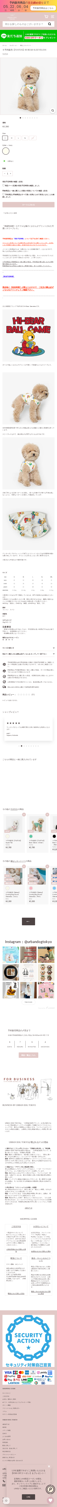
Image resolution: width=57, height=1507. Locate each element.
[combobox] (28, 24)
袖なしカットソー (25, 45)
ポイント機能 (6, 1405)
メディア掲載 (6, 1430)
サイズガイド (6, 1393)
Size (4, 133)
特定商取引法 (6, 1451)
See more (28, 1002)
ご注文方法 (5, 1396)
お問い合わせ (6, 1439)
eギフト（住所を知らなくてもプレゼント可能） (17, 1402)
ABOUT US (28, 1208)
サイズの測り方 (8, 648)
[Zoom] (52, 110)
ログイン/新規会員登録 (9, 1414)
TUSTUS (5, 54)
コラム (4, 1411)
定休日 (4, 1433)
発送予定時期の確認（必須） (13, 181)
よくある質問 (6, 1436)
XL (25, 138)
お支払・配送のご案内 (9, 1399)
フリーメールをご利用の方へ (11, 1408)
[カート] (46, 16)
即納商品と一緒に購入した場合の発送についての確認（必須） (25, 191)
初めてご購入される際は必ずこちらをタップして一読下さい (24, 654)
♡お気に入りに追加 (10, 213)
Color (7, 145)
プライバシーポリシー (9, 1454)
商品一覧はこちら (28, 1055)
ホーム (4, 45)
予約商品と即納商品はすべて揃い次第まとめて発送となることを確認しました (28, 195)
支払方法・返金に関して (9, 1448)
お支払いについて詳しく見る (41, 1251)
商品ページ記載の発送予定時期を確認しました (22, 185)
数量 (4, 168)
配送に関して (6, 1445)
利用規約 (5, 1442)
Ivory (5, 151)
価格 (4, 122)
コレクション (13, 45)
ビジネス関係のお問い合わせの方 (12, 1460)
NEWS (4, 1427)
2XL (32, 138)
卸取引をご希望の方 (8, 1457)
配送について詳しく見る (16, 1293)
